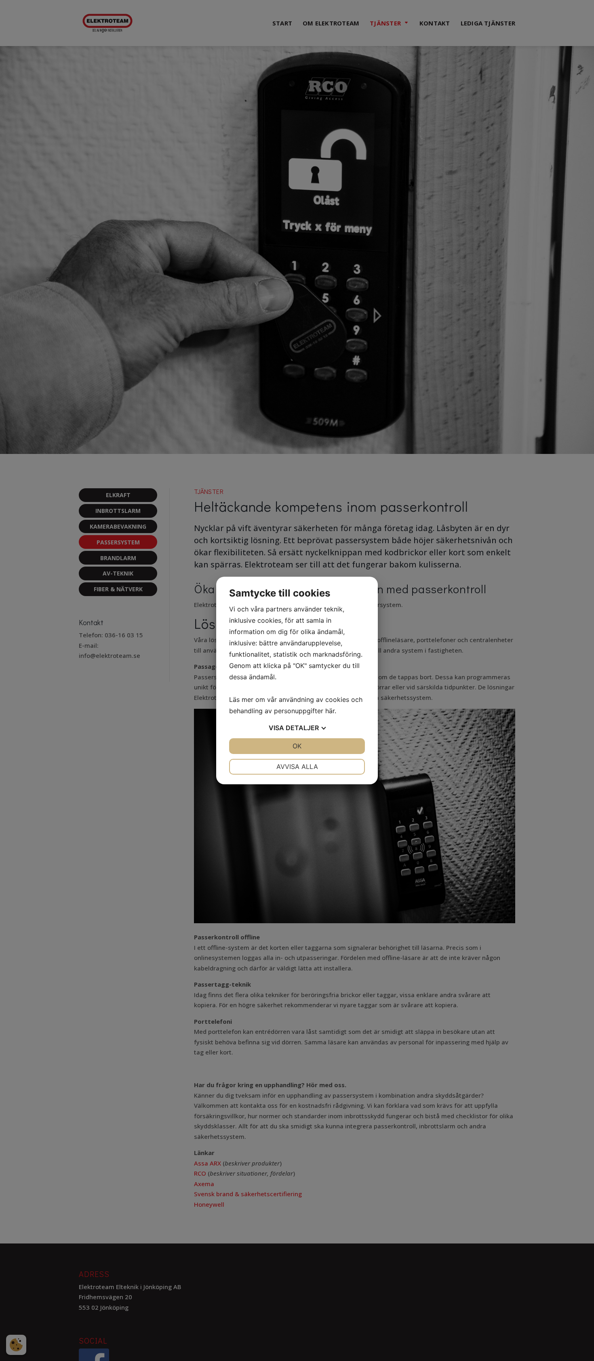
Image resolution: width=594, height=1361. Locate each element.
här (330, 711)
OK (297, 746)
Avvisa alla (297, 766)
